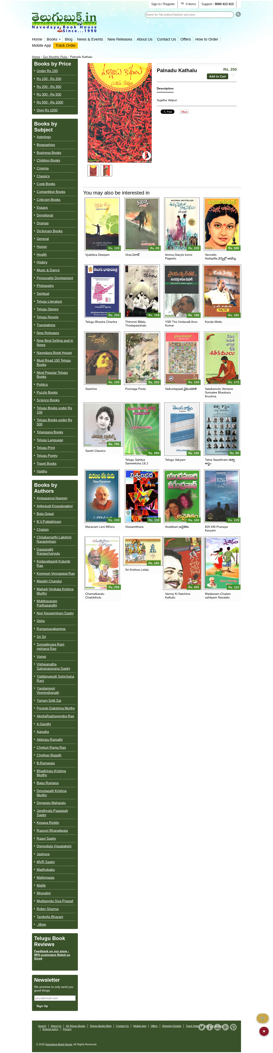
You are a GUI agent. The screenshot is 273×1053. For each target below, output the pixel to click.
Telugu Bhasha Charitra (101, 321)
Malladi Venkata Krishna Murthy (55, 591)
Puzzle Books (47, 392)
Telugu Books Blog (101, 1026)
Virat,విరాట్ (132, 254)
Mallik (41, 885)
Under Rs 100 (47, 71)
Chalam (43, 529)
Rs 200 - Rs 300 (49, 87)
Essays (42, 207)
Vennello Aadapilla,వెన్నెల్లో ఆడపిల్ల (220, 256)
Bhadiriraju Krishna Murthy (51, 773)
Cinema (43, 168)
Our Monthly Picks (55, 56)
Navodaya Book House (54, 353)
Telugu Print (46, 448)
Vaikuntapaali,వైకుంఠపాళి (181, 388)
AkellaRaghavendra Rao (55, 716)
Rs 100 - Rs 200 (49, 79)
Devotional (45, 215)
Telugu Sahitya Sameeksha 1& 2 (136, 461)
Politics (42, 384)
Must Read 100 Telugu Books (54, 363)
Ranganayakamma (51, 629)
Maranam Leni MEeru (100, 526)
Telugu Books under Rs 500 (54, 422)
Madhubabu (46, 870)
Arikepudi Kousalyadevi (55, 506)
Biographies (46, 145)
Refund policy (50, 1029)
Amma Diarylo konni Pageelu (178, 256)
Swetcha (91, 388)
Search (42, 1026)
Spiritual (43, 293)
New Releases (119, 39)
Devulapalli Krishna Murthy (52, 793)
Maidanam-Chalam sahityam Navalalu (218, 595)
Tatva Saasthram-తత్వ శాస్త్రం (220, 461)
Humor (42, 247)
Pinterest (233, 1027)
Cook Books (46, 184)
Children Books (48, 160)
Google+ (225, 1027)
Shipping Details (171, 1026)
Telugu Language (50, 440)
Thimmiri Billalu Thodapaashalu (135, 323)
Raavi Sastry (46, 838)
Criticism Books (48, 200)
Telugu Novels (47, 317)
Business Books (49, 153)
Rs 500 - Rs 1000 (50, 102)
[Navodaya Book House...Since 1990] (64, 29)
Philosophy (45, 286)
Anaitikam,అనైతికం (177, 526)
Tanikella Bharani (50, 917)
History (42, 262)
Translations (46, 325)
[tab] (165, 89)
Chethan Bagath (49, 755)
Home (37, 39)
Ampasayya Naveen (52, 498)
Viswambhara (134, 526)
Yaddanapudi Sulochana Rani (55, 679)
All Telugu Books (75, 1026)
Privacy (67, 1029)
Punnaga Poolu (135, 388)
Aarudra (43, 732)
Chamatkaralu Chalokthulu (94, 595)
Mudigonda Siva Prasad (55, 901)
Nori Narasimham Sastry (55, 613)
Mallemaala (45, 877)
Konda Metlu (213, 321)
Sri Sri (41, 637)
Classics (43, 176)
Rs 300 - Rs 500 (49, 94)
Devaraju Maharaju (51, 803)
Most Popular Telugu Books (52, 375)
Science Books (48, 400)
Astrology (44, 137)
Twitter (201, 1027)
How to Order (206, 39)
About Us (144, 39)
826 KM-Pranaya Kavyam (216, 528)
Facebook (209, 1027)
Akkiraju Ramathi (50, 739)
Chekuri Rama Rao (51, 747)
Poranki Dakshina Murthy (56, 708)
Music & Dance (48, 270)
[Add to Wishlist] (233, 75)
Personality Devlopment (55, 278)
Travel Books (47, 463)
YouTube (217, 1027)
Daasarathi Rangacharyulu (48, 552)
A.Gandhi (44, 724)
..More (41, 924)
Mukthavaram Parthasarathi (47, 603)
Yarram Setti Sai (49, 700)
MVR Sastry (46, 862)
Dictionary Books (49, 231)
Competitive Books (51, 192)
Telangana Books (50, 432)
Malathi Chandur (49, 581)
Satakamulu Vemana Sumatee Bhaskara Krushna (219, 392)
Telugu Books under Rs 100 (54, 410)
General (43, 239)
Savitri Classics (95, 450)
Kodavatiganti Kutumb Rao (53, 563)
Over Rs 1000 (47, 110)
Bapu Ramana (48, 783)
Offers (185, 39)
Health (42, 254)
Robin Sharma (48, 909)
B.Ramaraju (46, 763)
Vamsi (41, 656)
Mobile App (41, 45)
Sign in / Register (163, 4)
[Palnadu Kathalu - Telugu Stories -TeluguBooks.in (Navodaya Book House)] (93, 170)
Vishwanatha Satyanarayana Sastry (53, 666)
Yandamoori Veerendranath (48, 691)
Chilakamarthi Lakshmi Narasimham (54, 539)
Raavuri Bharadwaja (52, 830)
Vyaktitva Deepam (97, 254)
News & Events (90, 39)
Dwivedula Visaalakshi (54, 846)
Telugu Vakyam (175, 459)
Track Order (65, 45)
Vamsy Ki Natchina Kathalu (177, 595)
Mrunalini (44, 893)
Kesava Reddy (48, 823)
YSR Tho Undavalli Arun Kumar (181, 323)
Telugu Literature (49, 301)
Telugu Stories (47, 309)
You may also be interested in (116, 193)
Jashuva (43, 854)
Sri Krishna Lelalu (137, 569)
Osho (41, 621)
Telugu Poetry (47, 456)
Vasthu (42, 471)
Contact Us (166, 39)
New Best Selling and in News (55, 343)
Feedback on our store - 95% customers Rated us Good (52, 954)
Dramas (43, 223)
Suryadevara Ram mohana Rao (50, 647)
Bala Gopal (45, 514)
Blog (69, 39)
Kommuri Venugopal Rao (56, 573)
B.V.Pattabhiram (49, 522)
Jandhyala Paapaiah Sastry (52, 813)
